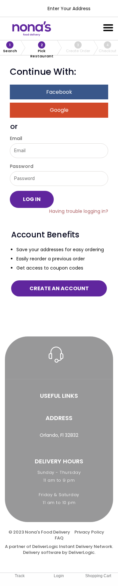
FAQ (59, 538)
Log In (32, 199)
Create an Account (59, 288)
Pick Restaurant (41, 49)
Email (16, 138)
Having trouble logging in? (78, 211)
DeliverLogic (45, 546)
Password (21, 166)
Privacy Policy (89, 532)
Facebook (59, 92)
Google (59, 110)
